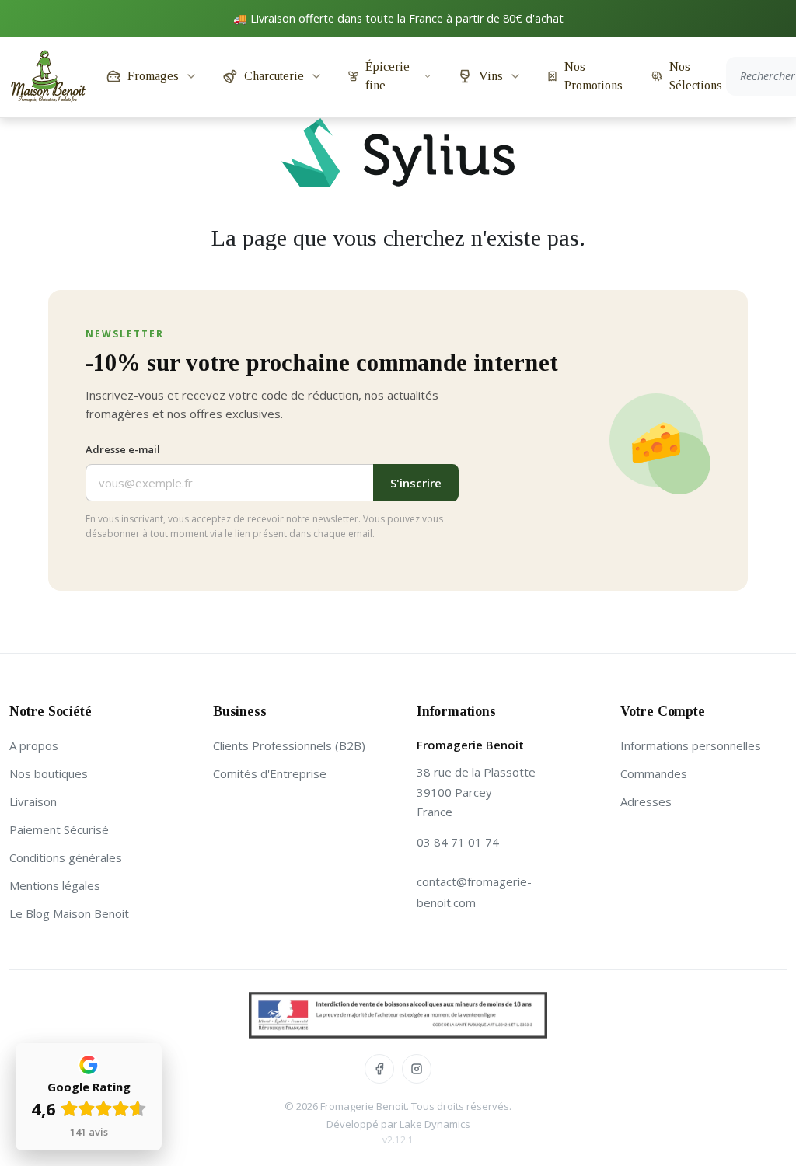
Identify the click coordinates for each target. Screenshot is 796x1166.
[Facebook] (379, 1069)
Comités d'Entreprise (269, 773)
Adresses (646, 801)
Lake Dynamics (435, 1124)
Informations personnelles (690, 745)
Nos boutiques (48, 773)
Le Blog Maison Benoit (69, 913)
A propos (33, 745)
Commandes (653, 773)
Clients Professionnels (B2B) (289, 745)
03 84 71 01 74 (458, 842)
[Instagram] (416, 1069)
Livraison (33, 801)
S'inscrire (416, 482)
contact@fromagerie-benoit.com (474, 892)
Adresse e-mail (123, 449)
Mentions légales (54, 885)
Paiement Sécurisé (59, 829)
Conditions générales (65, 857)
